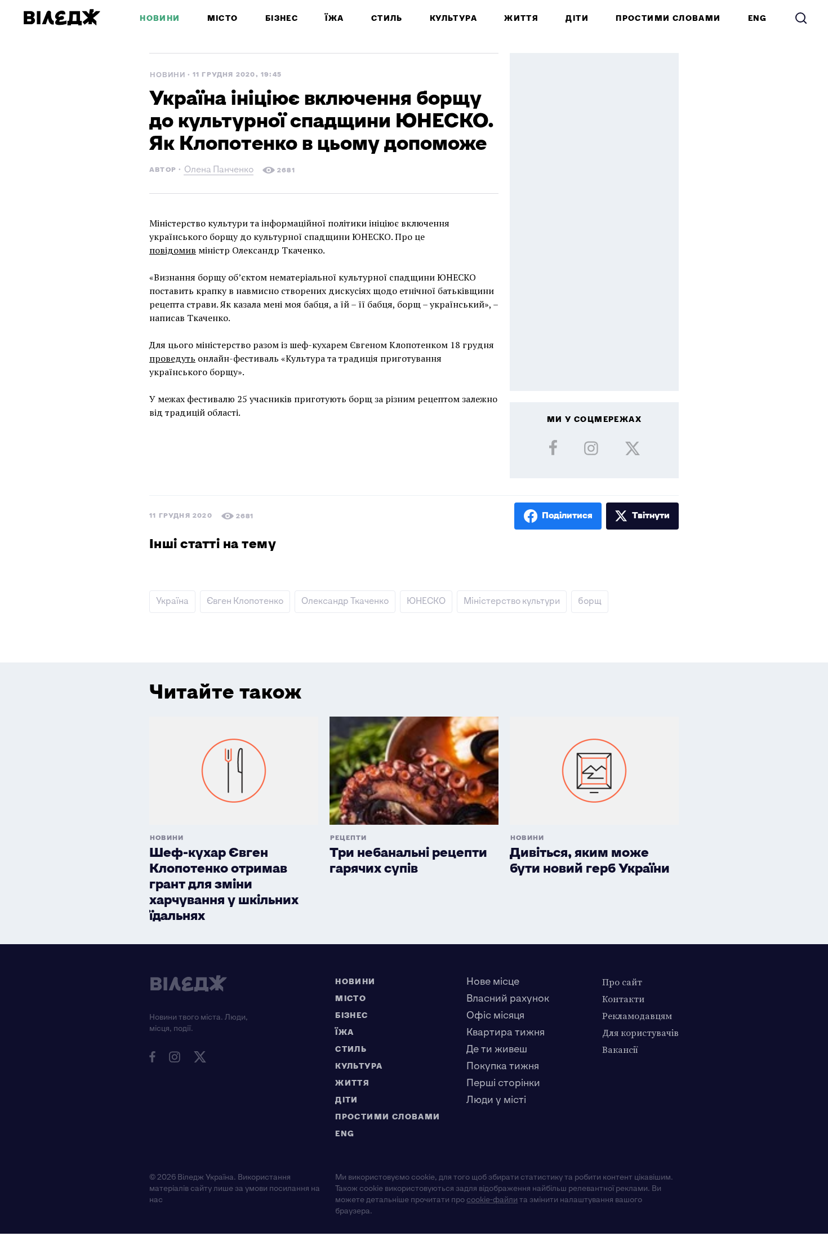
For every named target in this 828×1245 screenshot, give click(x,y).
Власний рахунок (507, 998)
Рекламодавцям (637, 1016)
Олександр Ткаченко (345, 601)
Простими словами (668, 18)
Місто (222, 18)
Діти (577, 18)
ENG (757, 18)
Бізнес (281, 18)
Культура (453, 18)
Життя (521, 18)
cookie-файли (492, 1199)
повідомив (172, 250)
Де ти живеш (496, 1049)
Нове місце (492, 982)
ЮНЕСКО (426, 601)
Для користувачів (640, 1032)
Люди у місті (496, 1100)
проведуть (172, 358)
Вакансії (620, 1049)
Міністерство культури (512, 601)
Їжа (334, 18)
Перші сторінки (503, 1083)
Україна (172, 601)
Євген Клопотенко (245, 601)
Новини (160, 18)
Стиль (387, 18)
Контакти (623, 999)
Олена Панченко (218, 171)
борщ (590, 601)
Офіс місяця (495, 1015)
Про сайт (622, 982)
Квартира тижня (505, 1032)
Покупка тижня (502, 1066)
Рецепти (348, 838)
